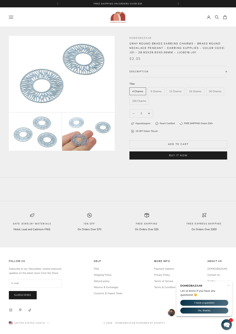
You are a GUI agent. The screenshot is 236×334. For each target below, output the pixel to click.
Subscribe (22, 295)
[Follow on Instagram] (11, 310)
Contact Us (213, 275)
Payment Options (164, 269)
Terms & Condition (165, 287)
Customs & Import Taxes (108, 293)
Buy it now (178, 155)
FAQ (96, 269)
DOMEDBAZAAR (217, 269)
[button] (226, 324)
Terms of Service (163, 281)
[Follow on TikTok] (30, 310)
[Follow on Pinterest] (20, 310)
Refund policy (102, 281)
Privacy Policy (162, 275)
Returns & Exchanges (106, 287)
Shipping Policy (103, 275)
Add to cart (178, 144)
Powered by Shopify (151, 323)
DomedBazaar (140, 38)
